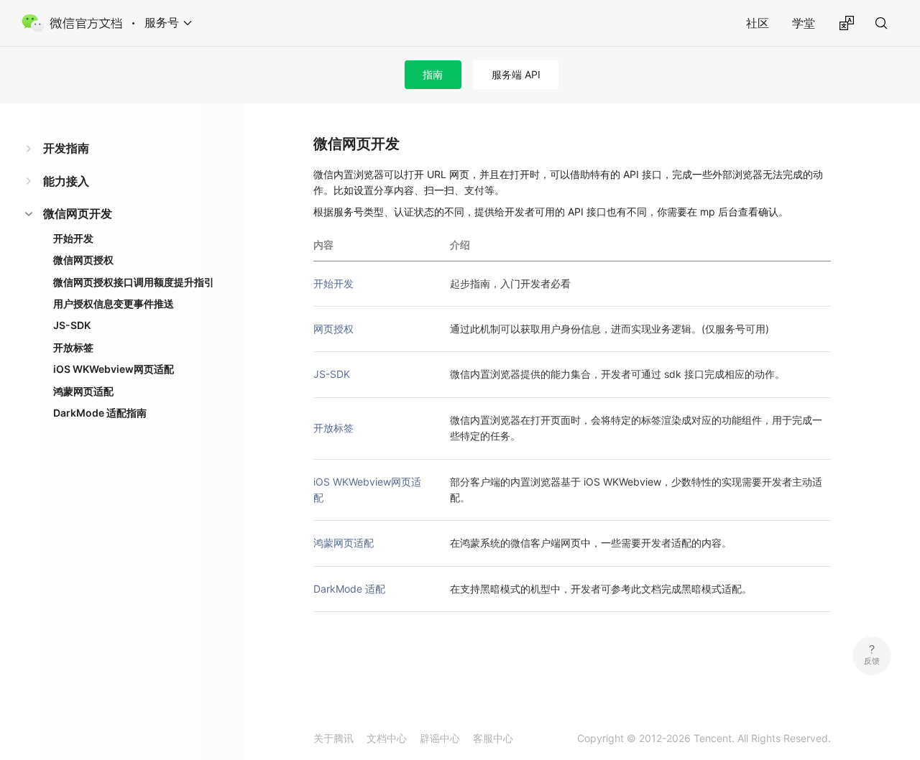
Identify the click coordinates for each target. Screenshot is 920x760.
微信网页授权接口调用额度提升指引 (133, 282)
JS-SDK (72, 325)
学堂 (803, 23)
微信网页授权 (83, 260)
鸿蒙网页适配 (83, 391)
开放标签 (73, 347)
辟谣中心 (440, 738)
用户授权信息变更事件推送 (113, 303)
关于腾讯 (333, 738)
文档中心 (387, 738)
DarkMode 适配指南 (100, 413)
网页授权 (333, 329)
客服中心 (493, 738)
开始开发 (73, 238)
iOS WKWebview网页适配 (113, 369)
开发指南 (66, 148)
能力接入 (66, 181)
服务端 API (516, 74)
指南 (433, 74)
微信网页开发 (77, 213)
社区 (757, 23)
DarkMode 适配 (349, 589)
